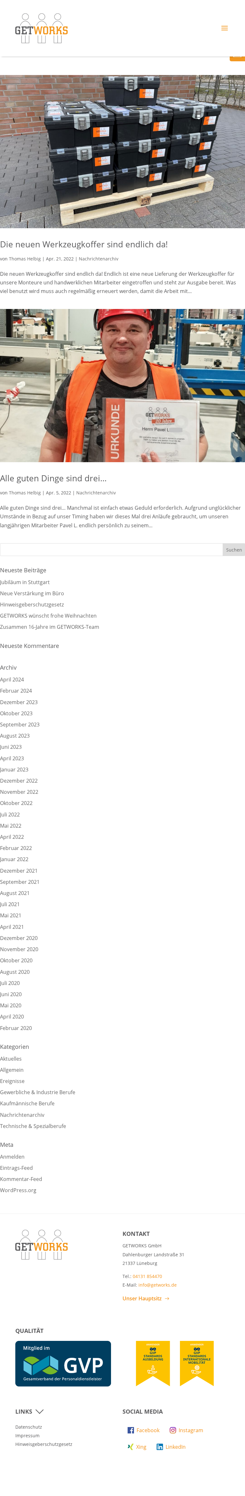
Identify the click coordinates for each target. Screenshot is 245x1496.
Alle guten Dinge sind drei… (53, 478)
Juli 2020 (10, 983)
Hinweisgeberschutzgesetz (32, 604)
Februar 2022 (16, 848)
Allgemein (12, 1069)
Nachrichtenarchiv (98, 259)
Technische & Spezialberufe (33, 1126)
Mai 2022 (10, 825)
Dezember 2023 (19, 702)
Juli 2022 (10, 814)
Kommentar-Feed (21, 1179)
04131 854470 (147, 1276)
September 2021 (20, 881)
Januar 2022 (14, 859)
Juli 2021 (10, 904)
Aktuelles (11, 1058)
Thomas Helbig (25, 259)
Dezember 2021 (19, 870)
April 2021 (12, 926)
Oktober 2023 (16, 713)
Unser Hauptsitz (142, 1298)
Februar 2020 (16, 1028)
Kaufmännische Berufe (27, 1103)
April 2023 (12, 758)
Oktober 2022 (16, 803)
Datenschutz (28, 1427)
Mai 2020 (10, 1005)
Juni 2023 (11, 746)
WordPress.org (18, 1190)
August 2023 (15, 735)
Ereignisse (12, 1081)
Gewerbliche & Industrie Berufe (37, 1092)
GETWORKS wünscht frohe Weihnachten (48, 615)
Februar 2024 (16, 690)
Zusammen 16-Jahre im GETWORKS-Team (49, 626)
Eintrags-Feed (16, 1167)
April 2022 (12, 836)
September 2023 (20, 724)
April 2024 (12, 679)
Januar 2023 (14, 769)
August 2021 (15, 893)
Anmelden (12, 1156)
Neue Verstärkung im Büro (32, 593)
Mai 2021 (10, 915)
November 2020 (19, 949)
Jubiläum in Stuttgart (25, 582)
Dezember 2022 (19, 780)
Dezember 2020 (19, 938)
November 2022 (19, 791)
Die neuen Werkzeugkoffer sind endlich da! (84, 244)
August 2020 (15, 971)
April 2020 (12, 1016)
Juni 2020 (11, 994)
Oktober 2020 (16, 960)
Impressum (27, 1435)
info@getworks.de (157, 1285)
